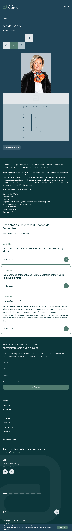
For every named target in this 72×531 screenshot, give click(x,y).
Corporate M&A (11, 147)
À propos (6, 405)
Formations (7, 418)
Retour (5, 18)
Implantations (8, 427)
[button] (5, 493)
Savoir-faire (7, 409)
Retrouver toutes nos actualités (16, 233)
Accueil (5, 401)
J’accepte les (14, 381)
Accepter (62, 527)
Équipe (5, 414)
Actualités (6, 423)
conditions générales (18, 381)
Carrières (6, 432)
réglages (6, 529)
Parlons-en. (18, 452)
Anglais (7, 515)
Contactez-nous (9, 439)
